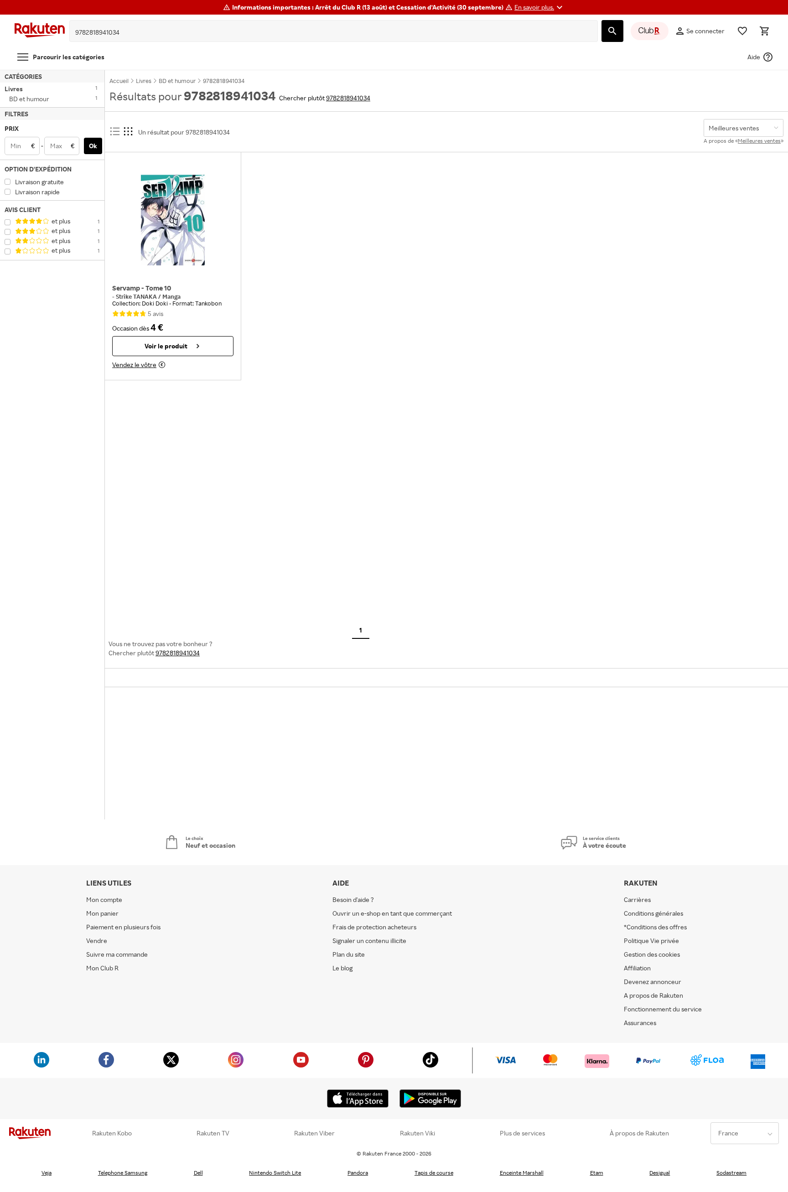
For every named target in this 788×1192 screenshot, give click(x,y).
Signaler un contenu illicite (369, 940)
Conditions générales (653, 913)
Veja (46, 1172)
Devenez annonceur (652, 981)
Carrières (637, 899)
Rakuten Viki (417, 1133)
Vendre (96, 940)
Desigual (659, 1172)
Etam (596, 1172)
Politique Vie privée (651, 940)
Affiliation (637, 968)
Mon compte (104, 899)
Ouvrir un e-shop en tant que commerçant (392, 913)
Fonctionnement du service (663, 1009)
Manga (171, 296)
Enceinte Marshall (522, 1172)
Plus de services (522, 1133)
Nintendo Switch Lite (275, 1172)
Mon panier (102, 913)
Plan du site (348, 954)
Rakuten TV (213, 1133)
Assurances (640, 1022)
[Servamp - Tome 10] (172, 220)
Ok (93, 146)
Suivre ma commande (117, 954)
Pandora (357, 1172)
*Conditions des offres (655, 927)
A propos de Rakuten (653, 995)
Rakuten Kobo (112, 1133)
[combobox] (326, 32)
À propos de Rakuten (639, 1133)
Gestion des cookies (652, 954)
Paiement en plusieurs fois (123, 927)
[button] (539, 7)
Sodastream (731, 1172)
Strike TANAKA (137, 296)
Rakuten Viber (314, 1133)
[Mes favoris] (742, 31)
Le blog (342, 968)
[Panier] (764, 31)
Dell (198, 1172)
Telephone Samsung (122, 1172)
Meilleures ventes (759, 140)
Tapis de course (434, 1172)
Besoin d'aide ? (353, 899)
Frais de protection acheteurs (374, 927)
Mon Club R (102, 968)
